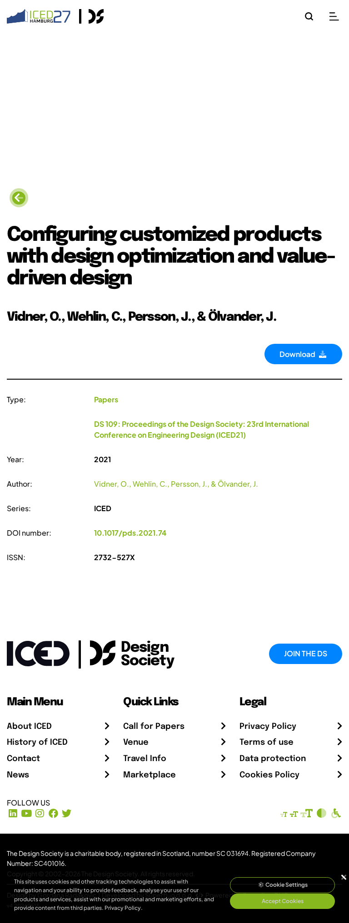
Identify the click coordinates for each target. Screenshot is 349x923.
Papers (106, 399)
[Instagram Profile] (40, 813)
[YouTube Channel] (26, 813)
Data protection (272, 759)
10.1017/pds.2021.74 (130, 532)
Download (298, 354)
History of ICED (37, 742)
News (18, 775)
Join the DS (305, 653)
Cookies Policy (269, 775)
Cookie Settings (286, 884)
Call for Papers (153, 727)
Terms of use (266, 742)
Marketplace (149, 775)
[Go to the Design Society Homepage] (91, 16)
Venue (136, 742)
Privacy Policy (267, 727)
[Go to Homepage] (38, 15)
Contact (23, 759)
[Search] (309, 16)
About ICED (29, 727)
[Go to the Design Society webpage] (122, 652)
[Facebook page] (53, 813)
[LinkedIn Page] (13, 813)
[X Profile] (67, 813)
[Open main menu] (334, 16)
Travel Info (144, 759)
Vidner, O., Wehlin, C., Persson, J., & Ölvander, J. (176, 483)
